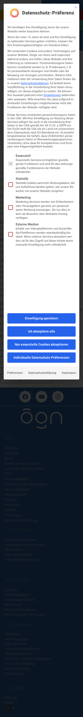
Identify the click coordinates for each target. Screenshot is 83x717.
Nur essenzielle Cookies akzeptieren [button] (41, 344)
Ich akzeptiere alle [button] (41, 331)
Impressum (69, 373)
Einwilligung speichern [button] (41, 318)
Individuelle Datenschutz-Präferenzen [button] (41, 357)
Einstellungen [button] (52, 95)
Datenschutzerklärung (35, 83)
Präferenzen (15, 373)
